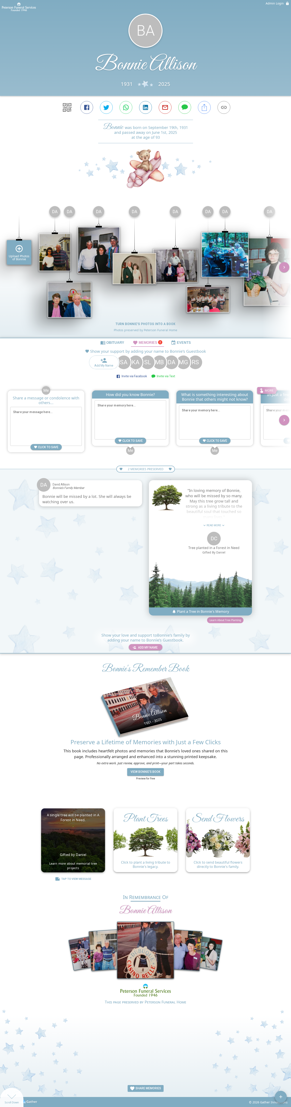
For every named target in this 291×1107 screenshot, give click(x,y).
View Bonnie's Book (145, 771)
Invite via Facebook (133, 376)
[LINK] (224, 107)
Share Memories (148, 1088)
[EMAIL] (165, 107)
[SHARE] (204, 107)
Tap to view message (76, 878)
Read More (214, 525)
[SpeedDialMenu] (281, 1097)
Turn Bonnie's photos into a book (146, 324)
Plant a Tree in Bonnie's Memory (202, 611)
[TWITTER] (106, 107)
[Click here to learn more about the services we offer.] (145, 990)
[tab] (112, 342)
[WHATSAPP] (126, 107)
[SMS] (184, 107)
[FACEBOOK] (86, 107)
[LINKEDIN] (145, 107)
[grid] (145, 270)
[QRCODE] (67, 107)
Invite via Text (165, 376)
